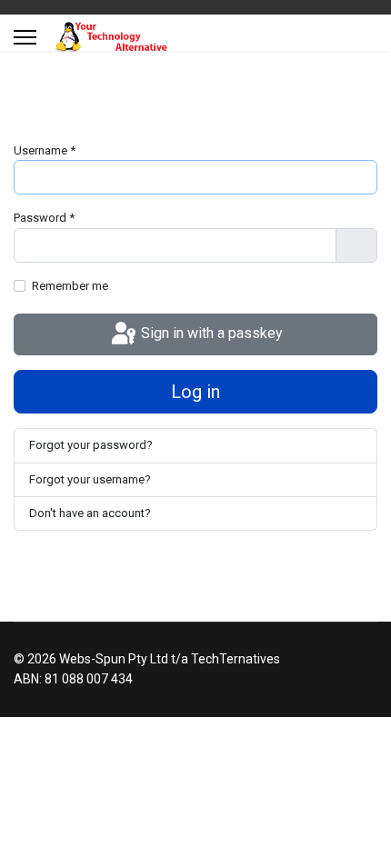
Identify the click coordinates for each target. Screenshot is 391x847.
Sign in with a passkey (210, 333)
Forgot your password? (91, 445)
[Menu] (25, 37)
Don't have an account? (90, 513)
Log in (195, 392)
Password (44, 217)
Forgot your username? (90, 479)
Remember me (70, 286)
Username (44, 150)
